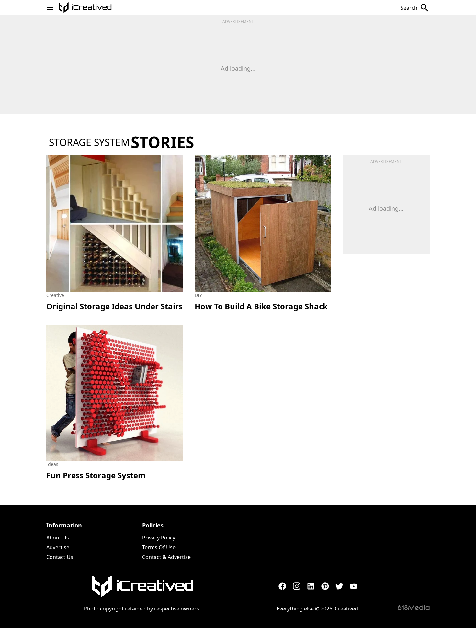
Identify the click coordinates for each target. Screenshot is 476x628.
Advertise (57, 547)
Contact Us (59, 557)
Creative (55, 295)
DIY (198, 295)
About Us (57, 537)
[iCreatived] (142, 586)
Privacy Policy (158, 537)
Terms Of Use (159, 547)
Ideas (52, 464)
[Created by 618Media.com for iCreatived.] (414, 607)
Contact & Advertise (166, 557)
